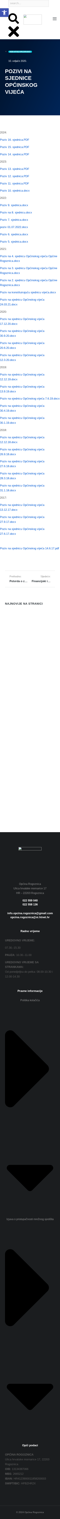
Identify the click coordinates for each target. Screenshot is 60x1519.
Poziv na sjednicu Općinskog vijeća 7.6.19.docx (30, 398)
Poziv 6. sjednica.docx (14, 234)
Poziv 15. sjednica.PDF (14, 147)
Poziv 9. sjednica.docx (14, 205)
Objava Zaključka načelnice (23, 687)
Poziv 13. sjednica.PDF (14, 169)
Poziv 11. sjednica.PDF (14, 183)
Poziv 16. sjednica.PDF (14, 139)
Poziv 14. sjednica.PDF (14, 154)
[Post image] (11, 616)
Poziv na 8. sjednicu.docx (16, 212)
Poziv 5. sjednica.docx (14, 241)
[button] (4, 12)
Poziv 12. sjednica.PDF (14, 176)
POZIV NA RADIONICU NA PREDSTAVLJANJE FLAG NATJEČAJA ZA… (22, 628)
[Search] (8, 11)
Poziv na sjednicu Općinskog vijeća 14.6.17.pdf (29, 548)
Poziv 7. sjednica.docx (14, 219)
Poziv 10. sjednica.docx (15, 190)
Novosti (9, 638)
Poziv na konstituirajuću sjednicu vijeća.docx (28, 292)
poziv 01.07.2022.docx (14, 227)
